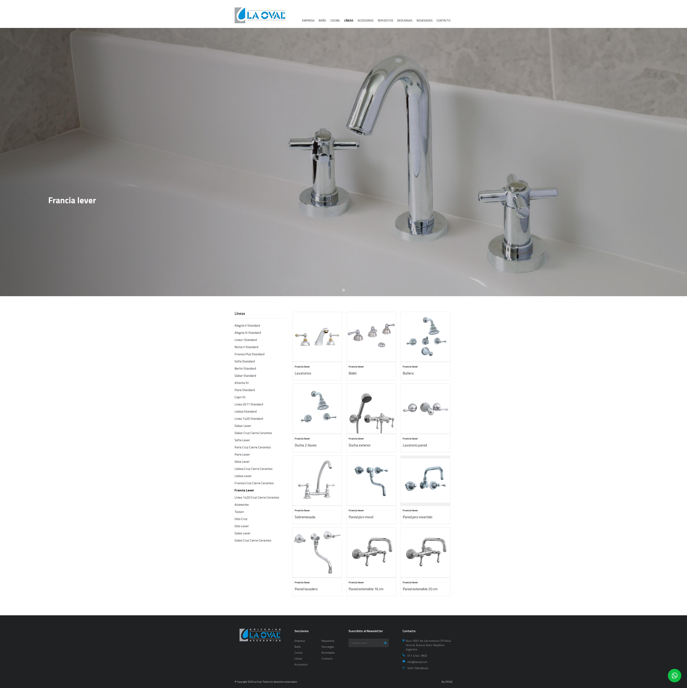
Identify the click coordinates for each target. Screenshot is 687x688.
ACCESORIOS (366, 20)
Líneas (298, 658)
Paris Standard (245, 390)
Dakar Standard (245, 375)
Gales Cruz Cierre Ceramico (253, 540)
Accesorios (242, 504)
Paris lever (242, 454)
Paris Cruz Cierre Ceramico (253, 447)
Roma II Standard (246, 347)
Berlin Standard (245, 368)
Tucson (239, 511)
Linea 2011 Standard (249, 404)
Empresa (299, 641)
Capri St (240, 397)
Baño (297, 646)
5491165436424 (417, 668)
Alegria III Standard (248, 332)
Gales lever (242, 533)
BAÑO (322, 20)
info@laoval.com (417, 662)
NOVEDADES (424, 20)
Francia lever (244, 490)
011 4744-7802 (417, 655)
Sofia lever (242, 440)
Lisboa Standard (246, 411)
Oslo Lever (242, 526)
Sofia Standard (245, 361)
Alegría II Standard (247, 325)
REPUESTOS (385, 20)
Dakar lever (243, 425)
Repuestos (328, 641)
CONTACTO (443, 20)
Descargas (327, 646)
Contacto (327, 658)
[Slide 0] (343, 290)
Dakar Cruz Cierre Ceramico (253, 432)
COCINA (335, 20)
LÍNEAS (348, 20)
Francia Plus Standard (249, 354)
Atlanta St (242, 382)
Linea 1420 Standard (249, 418)
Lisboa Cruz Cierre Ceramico (253, 468)
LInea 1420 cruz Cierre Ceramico (257, 497)
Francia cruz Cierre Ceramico (254, 483)
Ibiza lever (242, 461)
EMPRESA (308, 20)
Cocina (298, 652)
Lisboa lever (243, 475)
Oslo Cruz (241, 518)
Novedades (328, 652)
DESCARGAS (404, 20)
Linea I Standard (246, 339)
